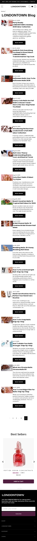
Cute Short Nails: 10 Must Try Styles (23, 178)
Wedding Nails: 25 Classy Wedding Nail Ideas (23, 249)
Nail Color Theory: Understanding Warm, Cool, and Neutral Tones (23, 155)
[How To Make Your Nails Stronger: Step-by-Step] (7, 344)
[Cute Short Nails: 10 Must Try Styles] (7, 177)
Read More (20, 43)
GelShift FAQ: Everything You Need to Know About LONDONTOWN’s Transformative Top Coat (23, 53)
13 (21, 418)
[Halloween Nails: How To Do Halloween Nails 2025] (7, 78)
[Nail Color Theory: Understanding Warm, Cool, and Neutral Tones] (7, 153)
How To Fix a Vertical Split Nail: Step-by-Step (23, 271)
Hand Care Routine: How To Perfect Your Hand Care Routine (24, 296)
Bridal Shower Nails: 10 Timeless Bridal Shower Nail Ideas (24, 225)
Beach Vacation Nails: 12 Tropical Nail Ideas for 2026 (24, 202)
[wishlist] (32, 6)
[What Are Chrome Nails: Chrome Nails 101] (7, 368)
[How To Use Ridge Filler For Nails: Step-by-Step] (7, 390)
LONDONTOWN (6, 526)
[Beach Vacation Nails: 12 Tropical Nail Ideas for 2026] (7, 201)
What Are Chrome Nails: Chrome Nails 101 (23, 368)
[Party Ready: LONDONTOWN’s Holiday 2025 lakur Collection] (7, 23)
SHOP (3, 521)
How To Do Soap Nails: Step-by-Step (22, 321)
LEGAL (4, 536)
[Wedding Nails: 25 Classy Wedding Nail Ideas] (7, 248)
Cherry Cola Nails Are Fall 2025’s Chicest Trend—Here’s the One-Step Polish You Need (24, 103)
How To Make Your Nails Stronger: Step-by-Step (22, 344)
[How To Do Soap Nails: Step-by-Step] (7, 320)
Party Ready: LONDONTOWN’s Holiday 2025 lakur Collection (23, 25)
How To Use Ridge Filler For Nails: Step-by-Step (24, 391)
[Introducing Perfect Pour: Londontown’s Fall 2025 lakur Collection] (7, 129)
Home (3, 11)
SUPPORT (5, 531)
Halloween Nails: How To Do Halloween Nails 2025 (24, 79)
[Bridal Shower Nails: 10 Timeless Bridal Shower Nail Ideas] (7, 223)
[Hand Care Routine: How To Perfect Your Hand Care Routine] (7, 294)
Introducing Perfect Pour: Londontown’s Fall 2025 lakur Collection (23, 131)
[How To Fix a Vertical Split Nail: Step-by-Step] (7, 270)
